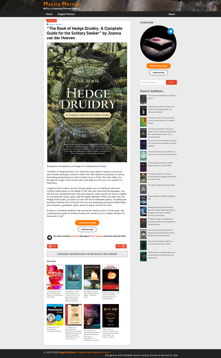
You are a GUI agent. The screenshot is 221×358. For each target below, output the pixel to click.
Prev (54, 246)
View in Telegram (87, 223)
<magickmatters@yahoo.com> (93, 352)
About (171, 14)
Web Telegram (96, 236)
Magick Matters (66, 14)
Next (119, 246)
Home (49, 14)
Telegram (75, 236)
